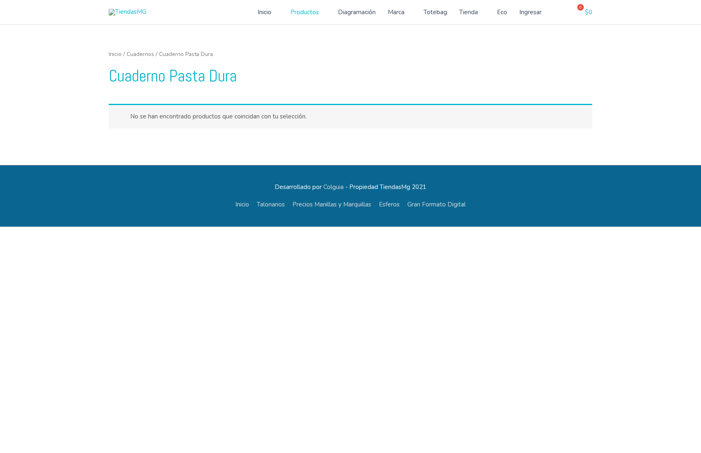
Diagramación (357, 12)
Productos (304, 12)
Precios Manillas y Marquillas (331, 204)
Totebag (435, 12)
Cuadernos (140, 54)
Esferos (389, 204)
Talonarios (271, 204)
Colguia (333, 187)
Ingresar (530, 12)
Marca (396, 12)
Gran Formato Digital (436, 204)
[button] (564, 12)
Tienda (468, 12)
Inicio (264, 12)
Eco (502, 12)
